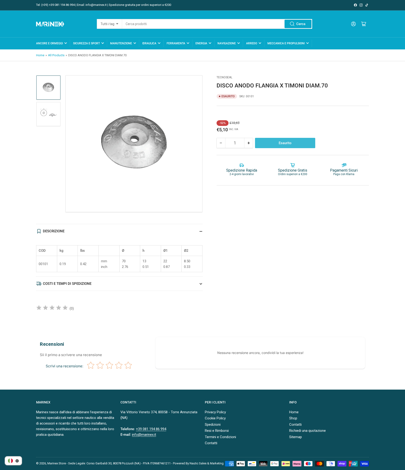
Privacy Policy (215, 412)
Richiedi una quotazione (307, 431)
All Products (56, 55)
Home (40, 55)
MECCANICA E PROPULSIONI (286, 43)
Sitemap (295, 437)
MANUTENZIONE (121, 43)
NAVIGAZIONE (227, 43)
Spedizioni (213, 424)
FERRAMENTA (176, 43)
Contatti (211, 443)
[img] (52, 308)
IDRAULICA (149, 43)
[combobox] (217, 24)
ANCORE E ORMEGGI (49, 43)
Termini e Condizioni (220, 437)
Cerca (300, 24)
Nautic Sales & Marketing (207, 463)
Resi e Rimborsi (217, 431)
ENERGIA (201, 43)
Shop (293, 418)
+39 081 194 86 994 (151, 429)
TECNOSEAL (224, 77)
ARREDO (251, 43)
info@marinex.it (144, 434)
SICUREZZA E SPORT (86, 43)
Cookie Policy (215, 418)
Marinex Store (56, 463)
